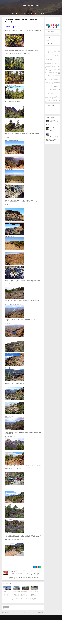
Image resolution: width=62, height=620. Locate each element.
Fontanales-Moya (48, 56)
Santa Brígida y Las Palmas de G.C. (54, 79)
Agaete (46, 49)
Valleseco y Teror (48, 97)
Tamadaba (54, 83)
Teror (46, 93)
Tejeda (55, 86)
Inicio (24, 612)
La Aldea (48, 60)
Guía (53, 58)
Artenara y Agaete (57, 51)
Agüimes (50, 49)
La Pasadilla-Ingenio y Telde (53, 62)
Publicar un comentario (7, 608)
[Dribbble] (51, 27)
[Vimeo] (58, 25)
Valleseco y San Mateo (57, 96)
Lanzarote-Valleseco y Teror (52, 63)
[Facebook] (47, 25)
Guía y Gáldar (56, 58)
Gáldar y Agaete (52, 59)
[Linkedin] (47, 27)
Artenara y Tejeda (52, 52)
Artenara (51, 51)
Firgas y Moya (48, 55)
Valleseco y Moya (50, 96)
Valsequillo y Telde (57, 100)
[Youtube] (56, 25)
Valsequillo (53, 98)
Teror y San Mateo (50, 93)
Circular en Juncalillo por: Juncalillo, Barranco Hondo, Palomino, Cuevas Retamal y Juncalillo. (6, 594)
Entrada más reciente (6, 612)
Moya (52, 66)
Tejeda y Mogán (50, 89)
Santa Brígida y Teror (50, 82)
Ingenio (56, 59)
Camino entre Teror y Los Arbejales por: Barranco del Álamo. (54, 129)
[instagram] (56, 27)
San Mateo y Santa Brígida (52, 76)
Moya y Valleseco (54, 67)
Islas (34, 13)
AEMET (48, 40)
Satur (14, 571)
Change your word (50, 43)
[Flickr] (53, 25)
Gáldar (48, 59)
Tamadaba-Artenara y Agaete (49, 86)
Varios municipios (47, 101)
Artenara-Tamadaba (57, 52)
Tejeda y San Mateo (54, 90)
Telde (53, 92)
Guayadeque (49, 58)
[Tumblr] (49, 27)
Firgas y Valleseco (56, 55)
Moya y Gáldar (50, 67)
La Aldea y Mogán (54, 60)
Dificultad (17, 13)
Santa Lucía (56, 82)
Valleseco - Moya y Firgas (52, 94)
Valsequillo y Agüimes (50, 100)
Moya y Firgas (55, 66)
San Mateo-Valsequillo (52, 78)
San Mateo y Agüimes (52, 75)
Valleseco (55, 93)
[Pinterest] (53, 27)
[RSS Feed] (51, 25)
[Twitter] (49, 25)
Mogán (49, 66)
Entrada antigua (41, 612)
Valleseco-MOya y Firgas (56, 97)
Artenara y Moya (47, 52)
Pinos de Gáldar (52, 69)
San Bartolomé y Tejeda (56, 72)
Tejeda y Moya (55, 89)
